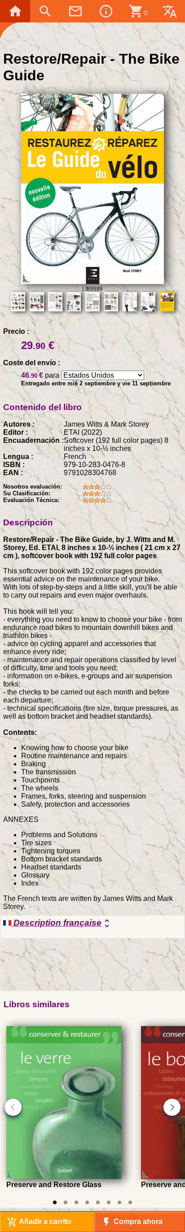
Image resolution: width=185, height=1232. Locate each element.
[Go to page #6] (108, 1202)
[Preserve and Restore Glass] (63, 1176)
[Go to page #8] (130, 1202)
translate (169, 11)
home (15, 11)
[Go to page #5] (97, 1202)
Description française (61, 923)
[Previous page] (13, 1107)
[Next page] (172, 1107)
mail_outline (75, 11)
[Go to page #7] (119, 1202)
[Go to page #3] (76, 1202)
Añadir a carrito (39, 1222)
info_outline (106, 11)
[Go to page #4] (87, 1202)
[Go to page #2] (65, 1202)
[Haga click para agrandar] (92, 281)
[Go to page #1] (54, 1202)
